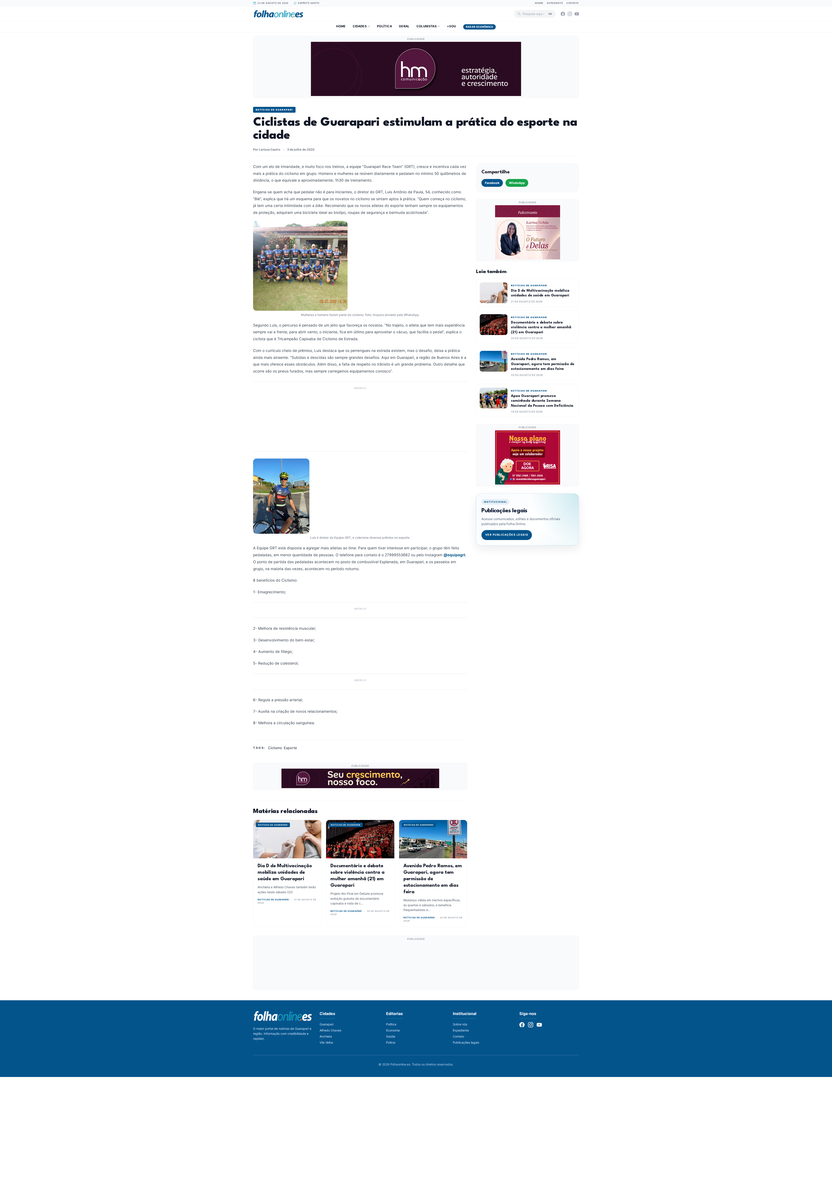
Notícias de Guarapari (274, 109)
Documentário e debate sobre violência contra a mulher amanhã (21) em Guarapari (541, 327)
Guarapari (326, 1024)
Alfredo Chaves (330, 1030)
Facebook (492, 183)
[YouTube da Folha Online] (577, 14)
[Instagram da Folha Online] (570, 14)
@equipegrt (454, 555)
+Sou (451, 26)
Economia (393, 1030)
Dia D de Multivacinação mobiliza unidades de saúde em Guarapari (285, 872)
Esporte (290, 748)
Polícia (390, 1042)
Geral (404, 26)
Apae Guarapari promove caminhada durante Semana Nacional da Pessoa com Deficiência (542, 401)
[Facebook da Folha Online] (563, 14)
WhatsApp (517, 183)
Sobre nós (460, 1024)
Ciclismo (275, 748)
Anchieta (326, 1036)
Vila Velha (326, 1042)
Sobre (539, 3)
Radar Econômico (479, 26)
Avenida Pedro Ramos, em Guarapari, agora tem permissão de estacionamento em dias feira (432, 879)
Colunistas (426, 26)
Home (341, 26)
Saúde (390, 1036)
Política (384, 26)
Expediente (555, 3)
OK (550, 13)
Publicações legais (466, 1042)
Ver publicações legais (506, 534)
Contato (572, 3)
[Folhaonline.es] (278, 14)
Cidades (360, 26)
